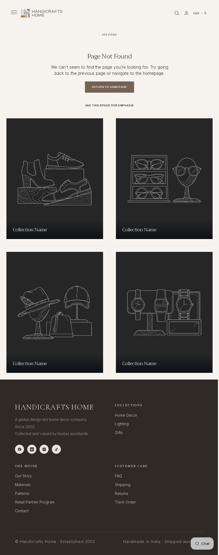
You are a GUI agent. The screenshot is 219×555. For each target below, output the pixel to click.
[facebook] (19, 449)
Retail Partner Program (34, 502)
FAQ (116, 476)
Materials (23, 484)
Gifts (117, 432)
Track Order (123, 502)
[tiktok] (56, 449)
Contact (22, 511)
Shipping (120, 484)
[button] (13, 13)
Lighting (120, 423)
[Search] (173, 13)
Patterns (22, 493)
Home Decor (124, 415)
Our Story (23, 476)
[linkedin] (31, 449)
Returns (119, 493)
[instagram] (44, 449)
